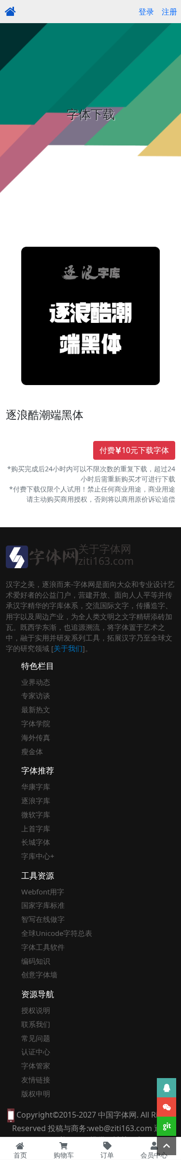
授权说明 (35, 1010)
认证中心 (35, 1051)
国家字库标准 (43, 905)
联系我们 (35, 1024)
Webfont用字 (42, 891)
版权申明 (35, 1093)
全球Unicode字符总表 (56, 933)
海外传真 (35, 737)
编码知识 (35, 961)
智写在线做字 (43, 919)
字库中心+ (38, 856)
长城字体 (35, 842)
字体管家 (35, 1065)
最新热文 (35, 709)
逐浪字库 (35, 800)
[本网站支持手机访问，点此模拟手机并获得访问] (10, 1114)
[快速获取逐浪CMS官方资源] (166, 1126)
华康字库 (35, 786)
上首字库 (35, 828)
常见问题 (35, 1038)
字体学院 (35, 723)
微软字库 (35, 814)
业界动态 (35, 682)
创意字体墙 (39, 974)
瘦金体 (32, 751)
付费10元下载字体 (134, 450)
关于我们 (68, 648)
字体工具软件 (43, 947)
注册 (169, 11)
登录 (146, 11)
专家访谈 (35, 695)
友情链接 (35, 1079)
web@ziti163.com (120, 1128)
